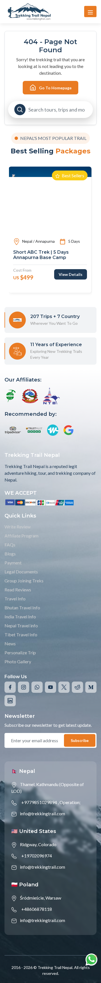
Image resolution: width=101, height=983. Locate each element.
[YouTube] (50, 687)
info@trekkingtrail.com (42, 813)
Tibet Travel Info (20, 634)
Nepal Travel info (21, 625)
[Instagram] (23, 687)
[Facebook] (10, 687)
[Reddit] (77, 687)
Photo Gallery (17, 661)
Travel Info (15, 598)
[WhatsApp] (37, 687)
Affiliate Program (21, 535)
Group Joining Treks (23, 580)
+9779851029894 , (40, 802)
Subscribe (80, 740)
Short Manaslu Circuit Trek (51, 252)
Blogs (10, 553)
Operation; (70, 802)
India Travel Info (20, 616)
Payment (13, 562)
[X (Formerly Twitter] (64, 687)
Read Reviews (17, 589)
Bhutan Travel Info (22, 607)
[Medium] (91, 687)
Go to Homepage (55, 87)
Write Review (17, 526)
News (10, 643)
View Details (77, 269)
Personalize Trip (20, 652)
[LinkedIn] (10, 700)
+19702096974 (36, 855)
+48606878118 (36, 909)
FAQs (9, 544)
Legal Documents (21, 571)
